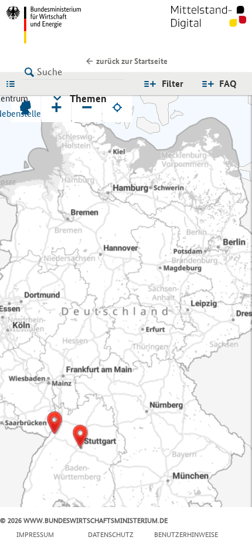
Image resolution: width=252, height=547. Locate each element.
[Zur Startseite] (208, 24)
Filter (172, 83)
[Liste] (13, 83)
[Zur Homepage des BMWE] (63, 24)
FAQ (228, 83)
